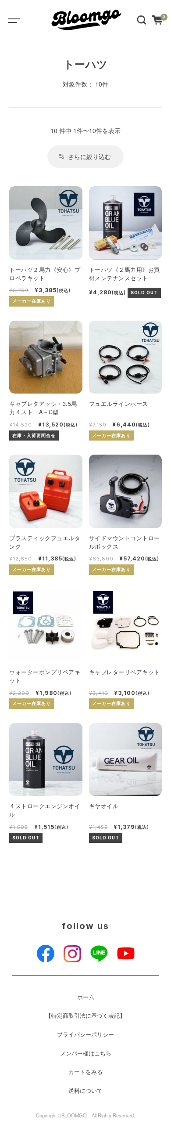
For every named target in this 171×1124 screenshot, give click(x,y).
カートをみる (85, 1072)
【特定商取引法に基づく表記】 (85, 1015)
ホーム (85, 997)
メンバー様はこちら (85, 1053)
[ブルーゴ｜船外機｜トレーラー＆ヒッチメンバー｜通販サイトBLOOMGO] (87, 20)
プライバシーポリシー (85, 1034)
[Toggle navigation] (20, 20)
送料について (85, 1091)
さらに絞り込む (89, 156)
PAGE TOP (158, 1081)
